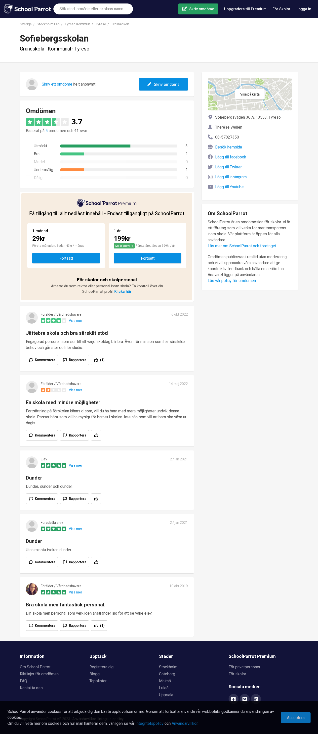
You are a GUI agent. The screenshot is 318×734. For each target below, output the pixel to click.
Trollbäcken (120, 24)
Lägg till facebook (230, 157)
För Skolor (281, 9)
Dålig (38, 178)
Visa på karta (250, 94)
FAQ (23, 681)
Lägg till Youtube (229, 187)
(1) (102, 360)
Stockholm (168, 667)
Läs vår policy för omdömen (232, 281)
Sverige (26, 24)
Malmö (165, 681)
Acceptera (296, 718)
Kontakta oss (31, 688)
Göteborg (167, 674)
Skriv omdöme (201, 9)
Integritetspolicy (149, 724)
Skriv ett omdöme (57, 84)
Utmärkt (40, 146)
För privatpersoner (244, 667)
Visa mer (75, 320)
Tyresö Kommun (77, 24)
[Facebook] (233, 699)
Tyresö (100, 24)
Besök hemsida (228, 147)
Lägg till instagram (231, 177)
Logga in (303, 9)
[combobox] (93, 8)
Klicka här (122, 291)
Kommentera (45, 360)
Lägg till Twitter (228, 167)
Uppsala (166, 695)
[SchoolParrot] (28, 8)
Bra (37, 154)
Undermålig (43, 170)
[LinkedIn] (256, 699)
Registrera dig (101, 667)
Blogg (94, 674)
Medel (39, 162)
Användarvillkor (185, 724)
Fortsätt (66, 258)
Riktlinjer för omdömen (39, 674)
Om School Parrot (35, 667)
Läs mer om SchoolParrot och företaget (242, 246)
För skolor (237, 674)
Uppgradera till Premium (245, 9)
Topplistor (98, 681)
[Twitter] (245, 699)
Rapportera (77, 360)
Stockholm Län (48, 24)
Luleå (163, 688)
